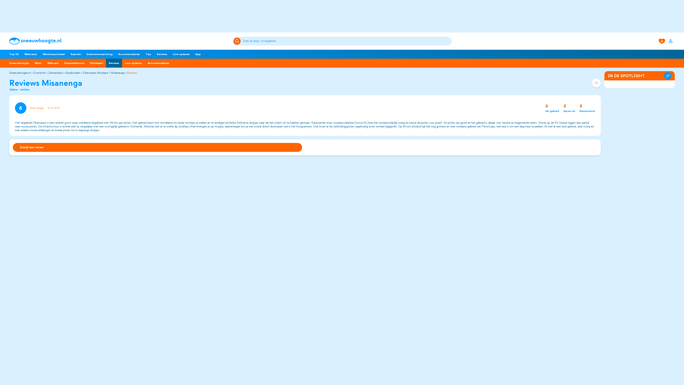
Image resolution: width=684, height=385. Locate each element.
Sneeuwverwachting (100, 54)
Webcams (30, 54)
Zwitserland (55, 73)
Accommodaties (129, 54)
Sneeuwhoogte (19, 63)
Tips (148, 54)
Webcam (53, 63)
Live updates (181, 54)
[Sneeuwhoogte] (119, 41)
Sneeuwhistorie (74, 63)
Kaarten (76, 54)
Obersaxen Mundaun (95, 73)
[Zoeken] (346, 41)
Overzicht (39, 73)
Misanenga (117, 73)
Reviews (162, 54)
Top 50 (14, 54)
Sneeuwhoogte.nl (20, 73)
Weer (38, 63)
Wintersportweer (54, 54)
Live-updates (133, 63)
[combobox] (346, 41)
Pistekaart (96, 63)
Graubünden (72, 73)
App (198, 54)
